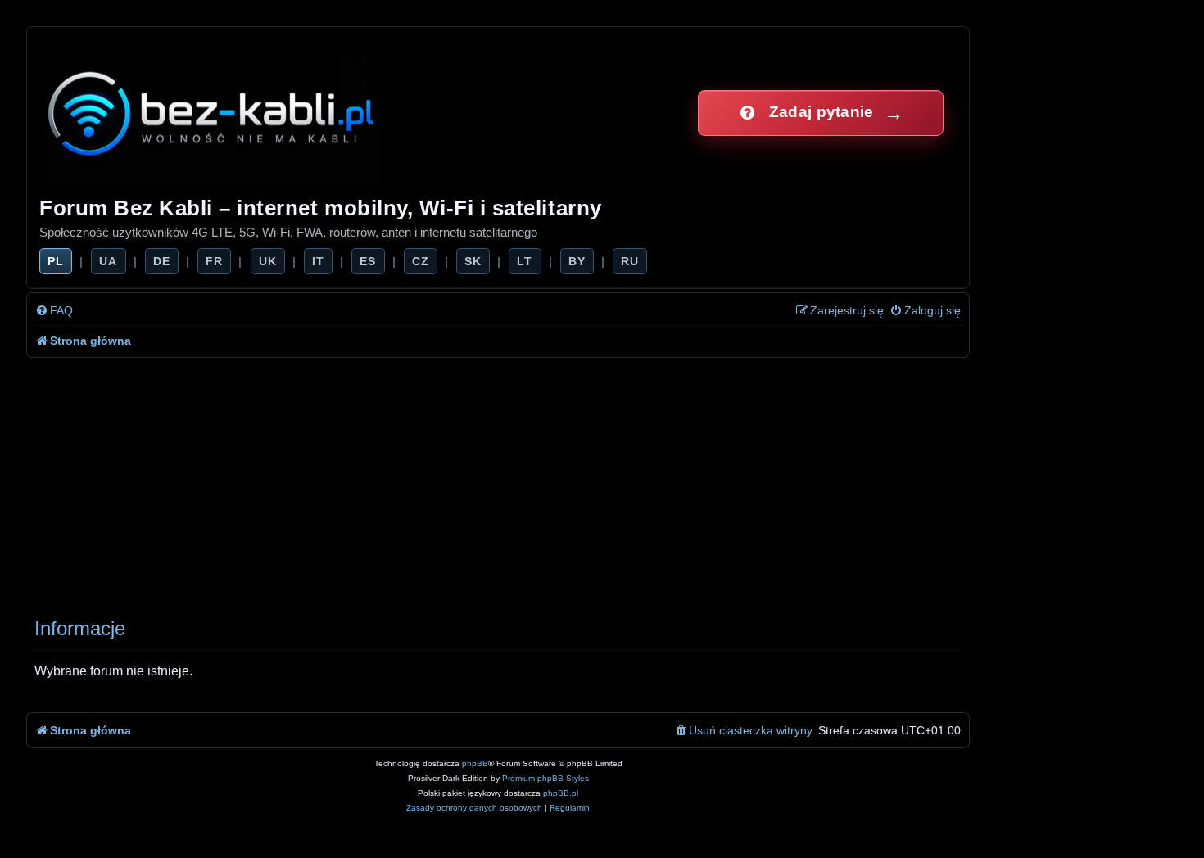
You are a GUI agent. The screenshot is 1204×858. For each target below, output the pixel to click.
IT (318, 261)
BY (577, 261)
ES (368, 261)
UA (108, 261)
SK (473, 261)
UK (268, 261)
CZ (420, 261)
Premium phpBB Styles (545, 778)
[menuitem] (54, 310)
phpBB (475, 763)
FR (214, 261)
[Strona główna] (212, 112)
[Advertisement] (517, 480)
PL (56, 261)
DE (161, 261)
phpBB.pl (560, 792)
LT (524, 261)
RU (630, 261)
